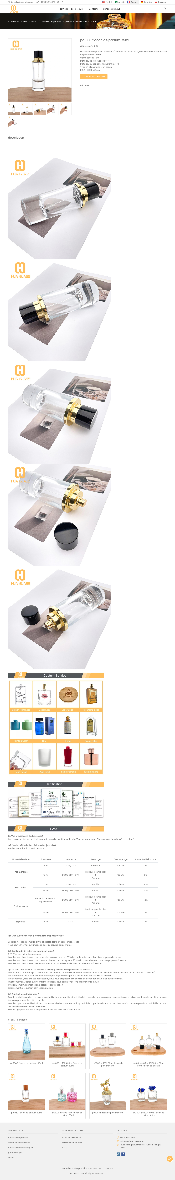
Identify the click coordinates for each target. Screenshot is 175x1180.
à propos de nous (111, 8)
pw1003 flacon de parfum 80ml (107, 1113)
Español (148, 2)
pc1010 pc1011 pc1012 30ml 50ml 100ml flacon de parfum (148, 1064)
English (108, 2)
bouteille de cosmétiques (20, 1147)
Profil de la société (71, 1137)
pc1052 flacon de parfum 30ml (26, 1113)
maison (15, 21)
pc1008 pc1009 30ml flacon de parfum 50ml (108, 1064)
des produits (77, 8)
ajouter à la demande (94, 77)
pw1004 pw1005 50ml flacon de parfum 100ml (148, 1114)
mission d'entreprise (72, 1142)
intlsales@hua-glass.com (23, 2)
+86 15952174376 (47, 2)
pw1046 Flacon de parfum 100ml (26, 1063)
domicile (63, 8)
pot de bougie (15, 1152)
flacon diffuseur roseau (19, 1142)
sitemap (109, 1168)
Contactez (94, 8)
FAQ (64, 1147)
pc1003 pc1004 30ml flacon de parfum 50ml (67, 1064)
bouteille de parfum (51, 21)
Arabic (121, 2)
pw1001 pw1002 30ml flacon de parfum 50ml (67, 1114)
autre (11, 1157)
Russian (162, 2)
